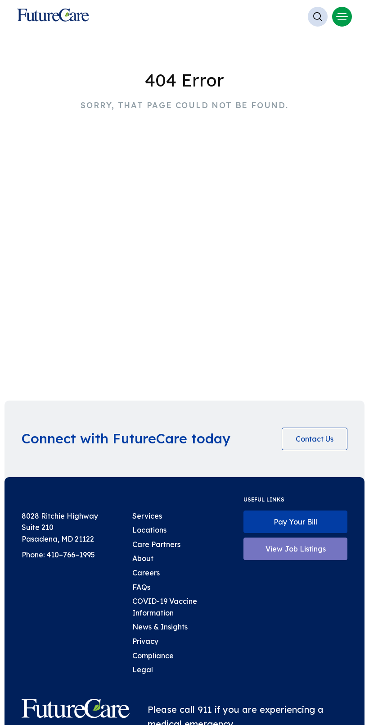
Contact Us (314, 438)
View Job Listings (296, 548)
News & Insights (160, 626)
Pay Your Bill (295, 521)
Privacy (145, 641)
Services (147, 515)
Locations (149, 529)
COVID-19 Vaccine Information (164, 607)
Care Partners (156, 544)
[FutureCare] (76, 710)
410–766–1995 (70, 554)
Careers (146, 572)
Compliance (153, 655)
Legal (142, 669)
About (142, 558)
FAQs (141, 587)
